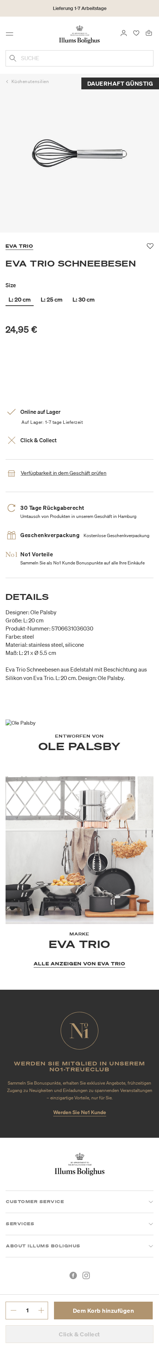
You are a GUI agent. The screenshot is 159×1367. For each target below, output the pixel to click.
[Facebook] (73, 1275)
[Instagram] (86, 1275)
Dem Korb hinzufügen (103, 1310)
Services (20, 1224)
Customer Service (35, 1202)
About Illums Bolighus (43, 1246)
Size (11, 285)
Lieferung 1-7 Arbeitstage (79, 8)
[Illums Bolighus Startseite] (79, 34)
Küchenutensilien (30, 81)
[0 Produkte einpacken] (149, 32)
